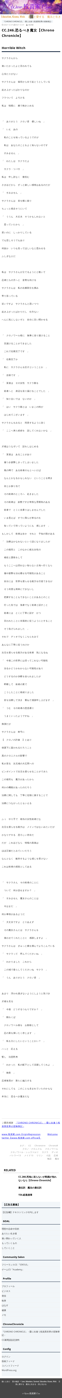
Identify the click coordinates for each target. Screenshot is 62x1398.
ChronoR (53, 1145)
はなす (5, 1305)
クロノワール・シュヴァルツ (25, 1152)
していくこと (8, 1247)
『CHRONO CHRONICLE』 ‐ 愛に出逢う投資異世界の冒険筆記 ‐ (27, 21)
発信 (4, 1295)
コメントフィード (10, 1365)
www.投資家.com (30, 7)
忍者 (56, 1155)
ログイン (6, 1356)
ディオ (55, 1152)
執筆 (4, 1300)
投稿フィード (8, 1361)
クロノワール (51, 1149)
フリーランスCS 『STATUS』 (15, 1264)
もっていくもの (9, 1243)
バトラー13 (15, 1155)
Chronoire (40, 1145)
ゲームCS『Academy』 (13, 1269)
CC (29, 1145)
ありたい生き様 (9, 1233)
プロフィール (8, 1286)
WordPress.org (9, 1370)
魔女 (57, 1158)
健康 (4, 1310)
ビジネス (6, 1291)
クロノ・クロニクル (32, 1149)
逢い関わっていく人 (11, 1238)
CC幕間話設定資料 (10, 1339)
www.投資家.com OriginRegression (21, 1134)
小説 (48, 1155)
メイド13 (28, 1155)
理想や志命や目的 (10, 1228)
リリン (39, 1155)
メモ (4, 1314)
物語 (49, 1158)
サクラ (45, 1152)
